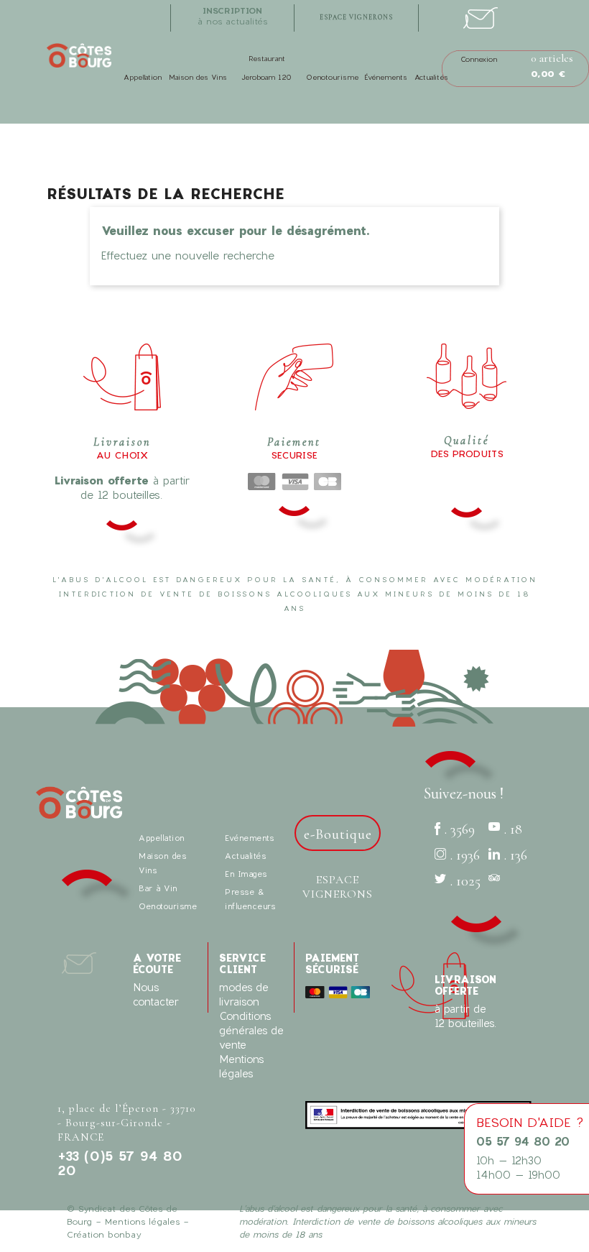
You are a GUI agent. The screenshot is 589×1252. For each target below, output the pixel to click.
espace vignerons (356, 18)
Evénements (249, 837)
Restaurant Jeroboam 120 (266, 67)
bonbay (124, 1234)
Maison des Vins (198, 77)
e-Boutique (338, 834)
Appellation (143, 77)
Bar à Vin (158, 888)
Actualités (431, 77)
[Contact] (480, 13)
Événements (385, 77)
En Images (246, 873)
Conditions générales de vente (251, 1030)
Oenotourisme (332, 77)
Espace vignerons (337, 887)
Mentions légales (142, 1221)
